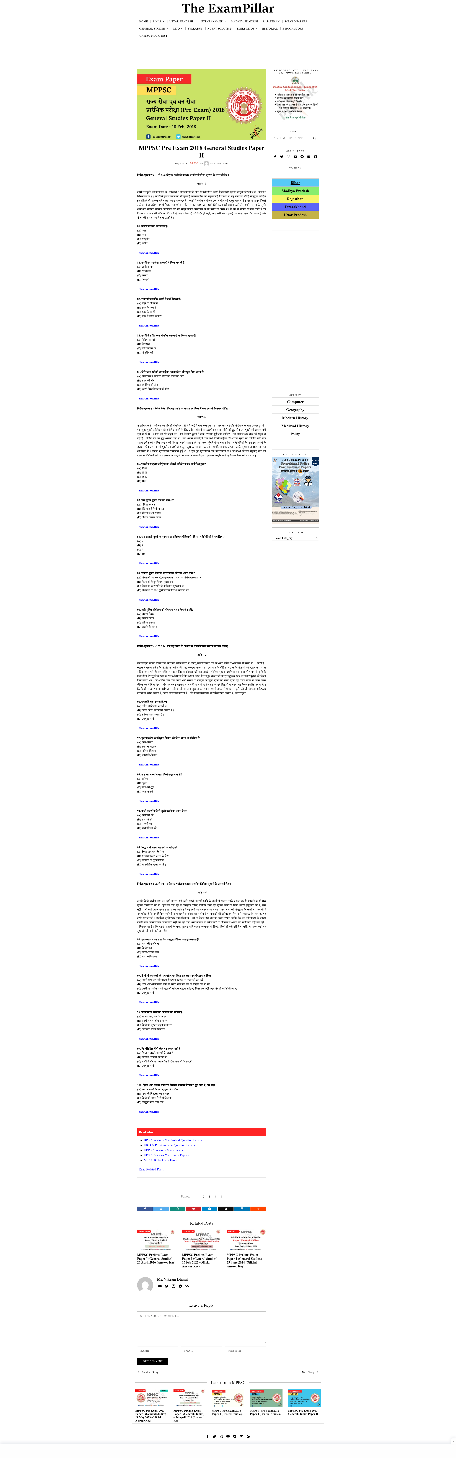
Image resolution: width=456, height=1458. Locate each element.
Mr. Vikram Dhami (219, 163)
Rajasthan (295, 198)
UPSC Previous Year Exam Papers (166, 1155)
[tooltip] (145, 1209)
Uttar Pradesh (295, 214)
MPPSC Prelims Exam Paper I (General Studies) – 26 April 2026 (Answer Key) (156, 1258)
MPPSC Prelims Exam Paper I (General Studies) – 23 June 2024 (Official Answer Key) (246, 1260)
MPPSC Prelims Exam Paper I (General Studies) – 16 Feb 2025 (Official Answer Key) (201, 1260)
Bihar (295, 182)
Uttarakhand (295, 206)
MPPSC (194, 163)
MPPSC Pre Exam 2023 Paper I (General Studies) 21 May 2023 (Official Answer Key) (150, 1415)
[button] (314, 138)
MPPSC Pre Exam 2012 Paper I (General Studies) (265, 1412)
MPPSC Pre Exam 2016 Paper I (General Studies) (227, 1412)
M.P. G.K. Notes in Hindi (160, 1160)
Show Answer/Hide (149, 253)
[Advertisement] (228, 57)
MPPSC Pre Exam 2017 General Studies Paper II (303, 1412)
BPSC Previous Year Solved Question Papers (173, 1140)
